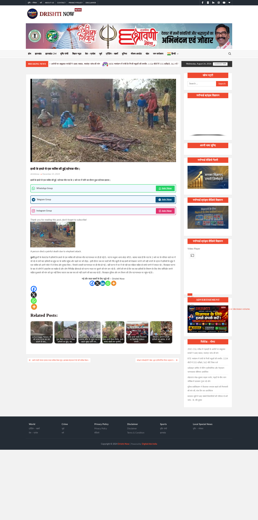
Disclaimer (91, 3)
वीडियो (96, 433)
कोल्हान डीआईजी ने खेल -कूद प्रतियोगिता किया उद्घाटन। (155, 360)
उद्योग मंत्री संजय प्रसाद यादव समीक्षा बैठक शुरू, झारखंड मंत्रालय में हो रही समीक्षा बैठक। (60, 360)
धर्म (41, 3)
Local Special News (202, 424)
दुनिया (124, 54)
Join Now (167, 188)
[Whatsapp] (107, 283)
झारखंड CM (50, 54)
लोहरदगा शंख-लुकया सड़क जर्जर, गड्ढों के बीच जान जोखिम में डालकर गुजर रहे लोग (207, 379)
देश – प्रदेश (90, 54)
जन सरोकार (158, 54)
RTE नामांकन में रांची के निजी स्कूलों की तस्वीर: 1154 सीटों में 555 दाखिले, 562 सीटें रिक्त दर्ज (103, 64)
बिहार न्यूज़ (76, 54)
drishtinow (34, 174)
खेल (147, 54)
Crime (65, 424)
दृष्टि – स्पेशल (32, 3)
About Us (49, 3)
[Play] (190, 294)
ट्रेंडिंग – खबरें (112, 54)
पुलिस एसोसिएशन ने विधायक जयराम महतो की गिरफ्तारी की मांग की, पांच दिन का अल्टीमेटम (208, 389)
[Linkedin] (102, 283)
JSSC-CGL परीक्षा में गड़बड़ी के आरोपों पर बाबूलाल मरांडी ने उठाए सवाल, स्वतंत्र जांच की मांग (206, 351)
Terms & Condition (135, 433)
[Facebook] (92, 283)
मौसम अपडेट (136, 54)
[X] (97, 283)
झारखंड (38, 54)
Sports (163, 424)
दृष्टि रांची (64, 54)
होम (29, 54)
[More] (113, 283)
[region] (208, 118)
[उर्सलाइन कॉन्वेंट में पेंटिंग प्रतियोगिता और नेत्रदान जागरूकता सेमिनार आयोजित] (147, 64)
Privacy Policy (75, 3)
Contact (61, 3)
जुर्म (100, 54)
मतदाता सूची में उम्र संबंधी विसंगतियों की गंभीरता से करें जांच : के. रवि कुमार (208, 398)
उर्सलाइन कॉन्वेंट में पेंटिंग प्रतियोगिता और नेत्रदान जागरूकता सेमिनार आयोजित (206, 370)
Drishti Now (123, 444)
